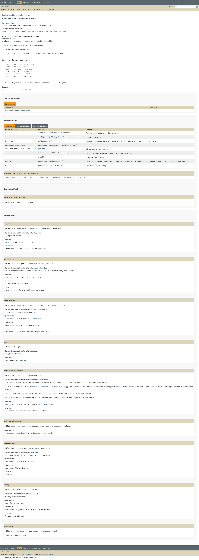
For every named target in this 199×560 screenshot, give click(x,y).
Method (28, 9)
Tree (28, 2)
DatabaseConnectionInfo (15, 145)
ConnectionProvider (22, 31)
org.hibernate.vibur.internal (19, 15)
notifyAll (57, 177)
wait (74, 177)
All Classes (5, 6)
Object (12, 39)
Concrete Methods (40, 126)
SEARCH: (172, 7)
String (54, 137)
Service (34, 31)
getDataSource (44, 149)
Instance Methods (23, 126)
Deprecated (36, 2)
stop (40, 157)
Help (48, 2)
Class (55, 153)
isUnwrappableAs (45, 153)
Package (12, 2)
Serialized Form (25, 90)
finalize (22, 177)
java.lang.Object (8, 23)
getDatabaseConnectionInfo (49, 145)
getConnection (44, 141)
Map (49, 137)
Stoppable (54, 31)
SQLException (47, 264)
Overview (4, 2)
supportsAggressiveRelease (49, 161)
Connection (57, 133)
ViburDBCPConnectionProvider (17, 110)
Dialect (65, 145)
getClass (31, 177)
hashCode (40, 177)
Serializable (7, 31)
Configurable (44, 31)
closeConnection (45, 133)
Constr (21, 9)
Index (44, 2)
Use (24, 2)
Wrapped (62, 31)
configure (42, 137)
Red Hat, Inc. (20, 557)
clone (6, 177)
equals (13, 177)
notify (48, 177)
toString (67, 177)
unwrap (41, 165)
